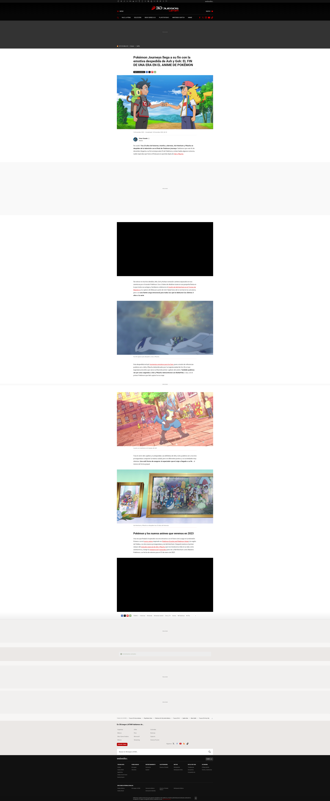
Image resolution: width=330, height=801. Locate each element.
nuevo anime (148, 541)
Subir (208, 759)
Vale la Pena (126, 17)
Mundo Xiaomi (120, 777)
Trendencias (191, 767)
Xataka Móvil (120, 769)
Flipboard (152, 72)
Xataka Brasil (120, 790)
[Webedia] (122, 758)
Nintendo (149, 615)
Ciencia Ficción (154, 740)
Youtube (209, 18)
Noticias (142, 615)
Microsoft (137, 736)
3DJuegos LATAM (165, 9)
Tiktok (212, 18)
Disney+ (132, 46)
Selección (137, 17)
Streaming (137, 740)
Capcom (152, 736)
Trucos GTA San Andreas (135, 718)
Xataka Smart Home (122, 774)
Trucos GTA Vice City (204, 718)
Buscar (209, 751)
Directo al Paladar (164, 767)
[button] (144, 138)
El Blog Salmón (205, 767)
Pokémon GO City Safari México (163, 718)
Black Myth (194, 718)
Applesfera (120, 772)
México (119, 733)
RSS (184, 743)
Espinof (147, 769)
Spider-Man (185, 718)
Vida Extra (133, 769)
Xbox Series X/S (150, 17)
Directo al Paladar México (164, 789)
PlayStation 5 (164, 17)
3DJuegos (133, 767)
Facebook (200, 18)
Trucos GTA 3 (176, 718)
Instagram (206, 18)
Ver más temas (122, 744)
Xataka (119, 767)
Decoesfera (191, 769)
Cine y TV (168, 615)
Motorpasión (177, 767)
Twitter (203, 18)
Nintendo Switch (178, 17)
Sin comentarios (140, 72)
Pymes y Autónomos (207, 769)
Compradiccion (191, 772)
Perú (135, 733)
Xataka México (121, 788)
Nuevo (208, 11)
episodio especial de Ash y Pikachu (153, 547)
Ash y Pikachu (178, 154)
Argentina (120, 729)
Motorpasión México (179, 788)
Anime (190, 17)
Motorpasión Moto (178, 769)
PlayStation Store (148, 718)
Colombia (153, 729)
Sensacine (148, 767)
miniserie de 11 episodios (158, 550)
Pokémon (182, 615)
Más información (167, 799)
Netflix (138, 46)
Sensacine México (150, 788)
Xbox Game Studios (123, 736)
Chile (135, 729)
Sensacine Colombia (151, 790)
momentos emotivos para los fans (161, 364)
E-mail (155, 72)
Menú (121, 11)
